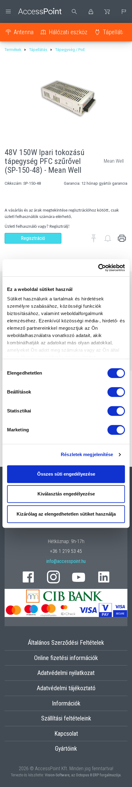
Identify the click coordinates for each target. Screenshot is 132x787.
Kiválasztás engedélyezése (66, 493)
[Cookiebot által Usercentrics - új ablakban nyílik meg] (98, 268)
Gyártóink (66, 748)
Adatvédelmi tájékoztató (66, 688)
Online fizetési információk (66, 658)
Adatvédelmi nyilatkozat (66, 672)
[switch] (116, 392)
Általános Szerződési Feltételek (66, 642)
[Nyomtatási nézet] (121, 238)
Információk (66, 703)
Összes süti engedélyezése (66, 474)
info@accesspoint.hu (66, 561)
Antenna (23, 32)
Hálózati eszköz (68, 32)
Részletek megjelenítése (87, 454)
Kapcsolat (66, 733)
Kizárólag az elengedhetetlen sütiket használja (66, 514)
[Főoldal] (33, 11)
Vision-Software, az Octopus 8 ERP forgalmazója (83, 775)
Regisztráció (33, 238)
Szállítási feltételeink (66, 718)
